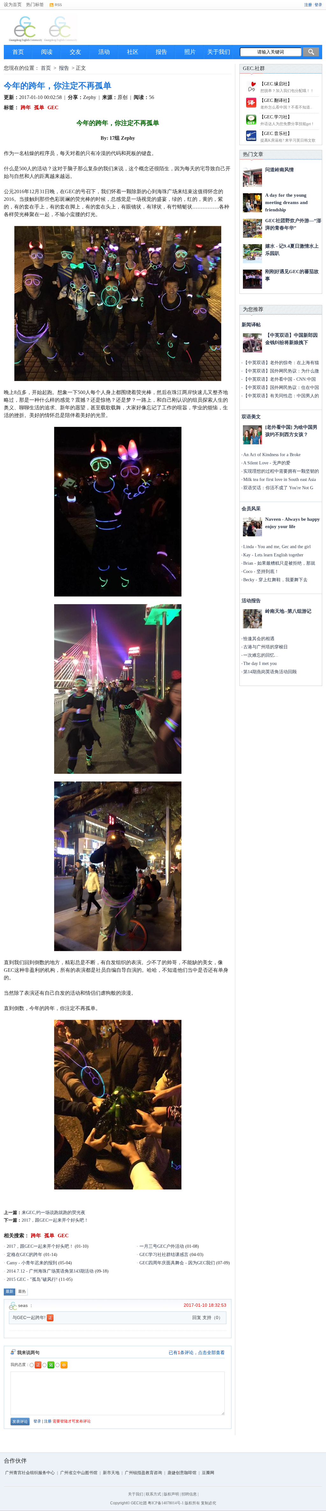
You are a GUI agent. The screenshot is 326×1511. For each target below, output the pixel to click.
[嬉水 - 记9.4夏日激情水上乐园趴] (252, 253)
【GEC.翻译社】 (275, 100)
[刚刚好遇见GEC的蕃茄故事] (252, 279)
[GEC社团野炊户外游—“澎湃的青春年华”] (252, 228)
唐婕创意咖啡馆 (181, 1472)
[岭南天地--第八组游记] (252, 618)
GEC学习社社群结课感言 (163, 1254)
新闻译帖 (251, 324)
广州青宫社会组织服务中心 (30, 1472)
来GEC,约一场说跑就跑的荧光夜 (53, 1212)
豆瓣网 (208, 1472)
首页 (18, 52)
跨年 (26, 107)
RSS (58, 5)
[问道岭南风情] (252, 177)
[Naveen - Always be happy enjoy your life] (252, 526)
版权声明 (171, 1494)
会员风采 (251, 508)
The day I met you (260, 663)
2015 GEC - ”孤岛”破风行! (32, 1279)
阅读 (47, 52)
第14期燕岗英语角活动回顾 (270, 671)
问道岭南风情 (279, 169)
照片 (190, 52)
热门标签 (35, 4)
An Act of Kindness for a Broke (272, 454)
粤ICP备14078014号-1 (166, 1503)
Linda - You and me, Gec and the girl (277, 546)
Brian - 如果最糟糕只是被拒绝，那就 (279, 563)
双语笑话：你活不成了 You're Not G (278, 487)
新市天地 (111, 1472)
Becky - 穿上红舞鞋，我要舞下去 (275, 579)
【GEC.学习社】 (275, 117)
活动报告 (251, 600)
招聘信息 (189, 1494)
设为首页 (13, 4)
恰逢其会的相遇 (258, 638)
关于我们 (218, 52)
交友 (75, 52)
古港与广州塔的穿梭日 (265, 647)
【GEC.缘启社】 (275, 83)
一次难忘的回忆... (260, 655)
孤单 (39, 107)
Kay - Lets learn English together (273, 555)
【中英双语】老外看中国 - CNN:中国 (279, 379)
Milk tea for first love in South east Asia (279, 479)
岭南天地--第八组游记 (288, 611)
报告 (161, 52)
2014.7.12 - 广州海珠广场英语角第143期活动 (50, 1271)
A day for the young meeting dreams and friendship (286, 202)
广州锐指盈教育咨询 (143, 1472)
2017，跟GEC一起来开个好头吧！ (55, 1220)
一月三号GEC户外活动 (161, 1246)
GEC (53, 107)
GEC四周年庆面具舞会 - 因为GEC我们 (177, 1262)
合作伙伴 (15, 1461)
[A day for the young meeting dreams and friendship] (252, 202)
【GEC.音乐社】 (275, 133)
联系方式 (153, 1494)
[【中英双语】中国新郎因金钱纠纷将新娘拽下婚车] (252, 342)
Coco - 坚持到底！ (261, 571)
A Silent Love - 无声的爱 (266, 463)
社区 (132, 52)
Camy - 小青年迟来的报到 (32, 1262)
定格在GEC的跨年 (24, 1254)
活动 (104, 52)
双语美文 (251, 416)
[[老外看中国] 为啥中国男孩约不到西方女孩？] (252, 434)
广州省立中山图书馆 (78, 1472)
